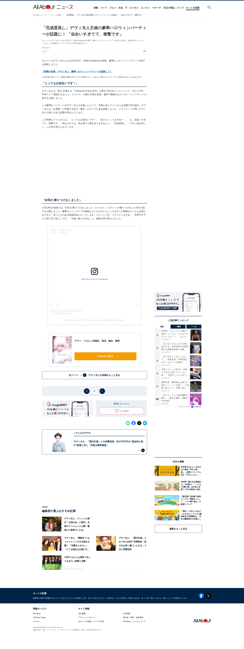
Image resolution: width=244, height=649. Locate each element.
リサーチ (156, 7)
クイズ (180, 7)
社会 (120, 7)
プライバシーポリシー (87, 617)
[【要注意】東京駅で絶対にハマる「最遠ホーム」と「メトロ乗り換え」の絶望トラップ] (190, 500)
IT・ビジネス (132, 7)
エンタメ (145, 7)
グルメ (112, 7)
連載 (96, 7)
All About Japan (39, 617)
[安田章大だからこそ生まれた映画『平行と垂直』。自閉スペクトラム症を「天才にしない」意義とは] (190, 471)
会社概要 (82, 614)
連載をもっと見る (178, 529)
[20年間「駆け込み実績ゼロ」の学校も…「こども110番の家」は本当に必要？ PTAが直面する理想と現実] (190, 485)
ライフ (103, 7)
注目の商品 (169, 7)
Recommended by (184, 407)
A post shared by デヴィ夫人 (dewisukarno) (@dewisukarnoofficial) (94, 320)
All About (36, 614)
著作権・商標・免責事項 (133, 617)
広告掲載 (126, 614)
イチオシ (36, 621)
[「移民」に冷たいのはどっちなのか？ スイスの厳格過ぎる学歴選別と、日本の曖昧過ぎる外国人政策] (190, 515)
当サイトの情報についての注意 (91, 621)
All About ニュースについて (134, 621)
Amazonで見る (105, 356)
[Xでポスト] (139, 423)
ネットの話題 (193, 7)
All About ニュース (40, 15)
